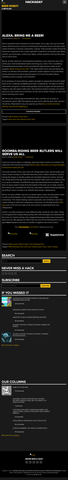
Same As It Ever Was (20, 387)
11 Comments (26, 38)
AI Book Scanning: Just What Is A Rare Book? (30, 428)
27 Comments (19, 330)
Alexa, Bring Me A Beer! (23, 36)
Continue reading (36, 112)
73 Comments (19, 391)
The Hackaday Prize (37, 244)
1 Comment (18, 406)
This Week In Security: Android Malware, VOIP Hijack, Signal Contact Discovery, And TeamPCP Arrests (31, 411)
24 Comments (19, 304)
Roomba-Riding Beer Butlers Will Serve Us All (32, 152)
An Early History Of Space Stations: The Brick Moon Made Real (30, 335)
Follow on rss (12, 273)
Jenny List (16, 38)
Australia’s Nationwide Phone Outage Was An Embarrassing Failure (30, 299)
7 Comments (29, 157)
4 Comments (19, 417)
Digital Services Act (29, 472)
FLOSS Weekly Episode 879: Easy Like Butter (29, 421)
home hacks (23, 117)
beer (14, 119)
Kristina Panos (17, 157)
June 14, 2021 (6, 38)
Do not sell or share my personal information (46, 472)
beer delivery (21, 119)
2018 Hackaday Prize (15, 247)
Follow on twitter (6, 273)
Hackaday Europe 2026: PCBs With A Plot (28, 310)
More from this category (10, 345)
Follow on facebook (3, 273)
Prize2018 (28, 227)
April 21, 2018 (6, 157)
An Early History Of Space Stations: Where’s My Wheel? (31, 325)
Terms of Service (18, 472)
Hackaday (34, 2)
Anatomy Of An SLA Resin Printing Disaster (29, 317)
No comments (19, 313)
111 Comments (19, 432)
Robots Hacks (24, 244)
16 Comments (19, 321)
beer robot (31, 119)
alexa (10, 119)
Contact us (15, 273)
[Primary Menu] (64, 2)
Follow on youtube (9, 273)
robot (49, 247)
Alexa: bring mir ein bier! (19, 69)
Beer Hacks (13, 117)
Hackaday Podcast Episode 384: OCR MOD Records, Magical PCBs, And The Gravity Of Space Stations (29, 400)
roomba (55, 247)
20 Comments (19, 339)
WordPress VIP (37, 474)
